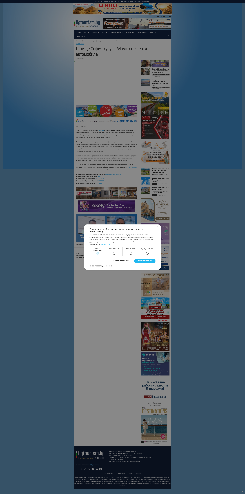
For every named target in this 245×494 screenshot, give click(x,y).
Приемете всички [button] (145, 261)
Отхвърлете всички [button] (121, 261)
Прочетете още (106, 244)
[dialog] (122, 247)
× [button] (157, 226)
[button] (100, 266)
